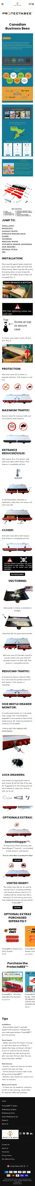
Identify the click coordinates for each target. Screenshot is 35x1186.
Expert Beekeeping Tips (10, 1117)
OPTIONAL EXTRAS (10, 249)
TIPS (3, 252)
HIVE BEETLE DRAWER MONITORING (17, 244)
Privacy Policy (7, 1155)
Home (4, 1101)
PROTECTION (7, 228)
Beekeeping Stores (8, 1113)
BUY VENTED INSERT (17, 574)
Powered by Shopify (17, 1183)
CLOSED (5, 236)
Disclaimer (5, 1152)
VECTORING (7, 239)
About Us (5, 1124)
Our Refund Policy (8, 1159)
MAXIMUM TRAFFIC (10, 231)
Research (5, 1120)
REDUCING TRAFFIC (10, 241)
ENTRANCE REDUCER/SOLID (13, 234)
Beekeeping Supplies (9, 1109)
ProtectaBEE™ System (9, 1106)
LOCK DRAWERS (8, 247)
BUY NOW (17, 860)
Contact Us (5, 1144)
